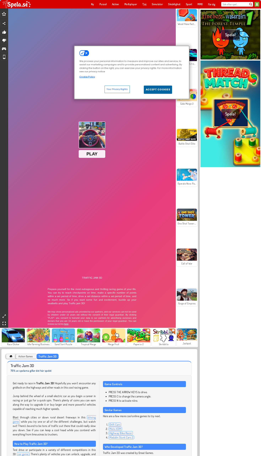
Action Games (25, 356)
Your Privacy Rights (117, 89)
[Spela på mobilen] (4, 57)
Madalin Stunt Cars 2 (121, 437)
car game (23, 454)
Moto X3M (115, 429)
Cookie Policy (87, 76)
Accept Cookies (158, 89)
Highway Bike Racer (121, 433)
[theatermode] (4, 316)
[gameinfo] (4, 49)
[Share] (4, 23)
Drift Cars (115, 424)
